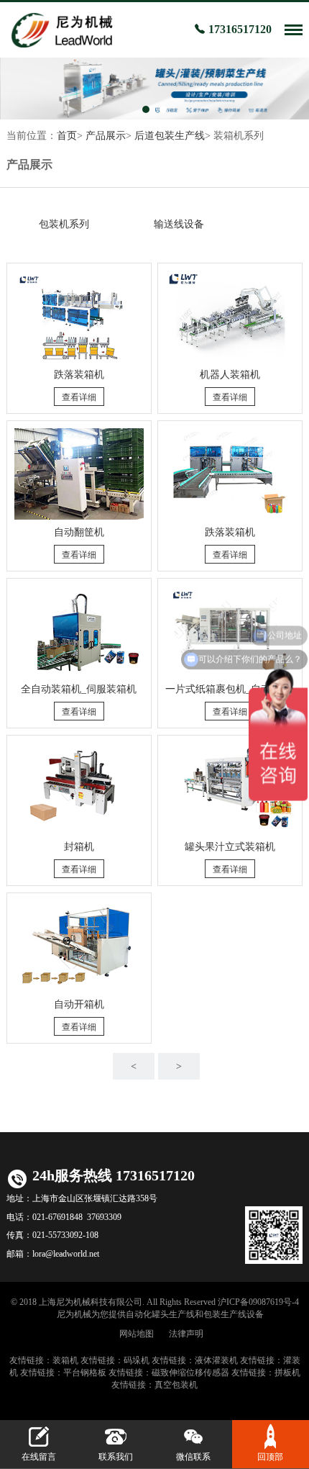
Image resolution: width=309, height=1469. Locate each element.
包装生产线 (224, 1314)
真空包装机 (176, 1385)
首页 (67, 135)
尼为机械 (74, 1314)
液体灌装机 (216, 1360)
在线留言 (39, 1457)
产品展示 (106, 135)
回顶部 (270, 1457)
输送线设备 (179, 224)
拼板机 (287, 1373)
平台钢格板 (84, 1373)
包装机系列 (64, 224)
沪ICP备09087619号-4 (258, 1302)
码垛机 (136, 1360)
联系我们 (115, 1457)
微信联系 (193, 1457)
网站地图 (136, 1334)
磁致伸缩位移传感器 (190, 1373)
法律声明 (186, 1334)
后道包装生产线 (169, 135)
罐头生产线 (173, 1314)
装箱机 (65, 1360)
